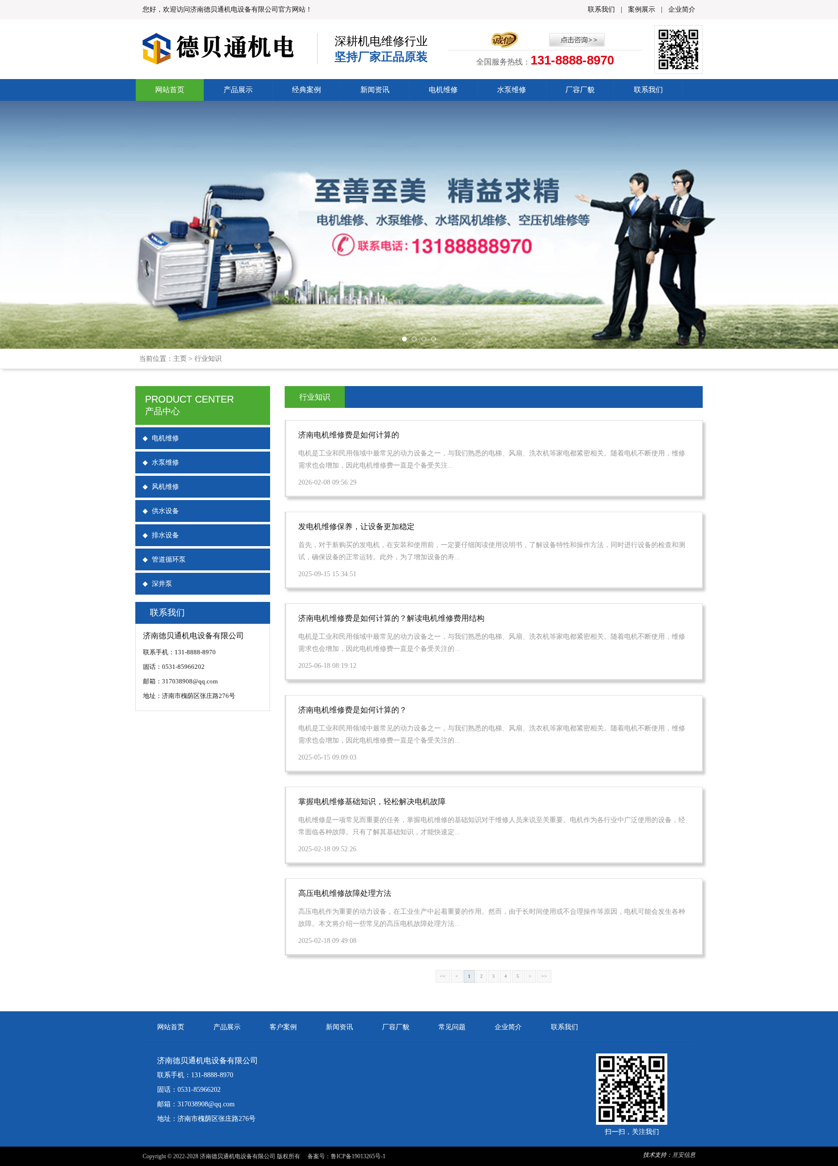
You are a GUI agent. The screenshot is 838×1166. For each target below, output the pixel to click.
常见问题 (452, 1027)
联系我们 (601, 9)
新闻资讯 (374, 90)
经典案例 (306, 90)
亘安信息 (683, 1154)
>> (544, 976)
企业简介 (681, 9)
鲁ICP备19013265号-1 (358, 1156)
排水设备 (161, 535)
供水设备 (161, 511)
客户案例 (283, 1027)
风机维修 (161, 486)
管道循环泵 (164, 559)
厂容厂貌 (580, 90)
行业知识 (208, 358)
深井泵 (157, 583)
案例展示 (641, 9)
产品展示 (238, 90)
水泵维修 (511, 90)
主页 (180, 358)
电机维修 (443, 90)
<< (443, 976)
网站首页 (169, 90)
